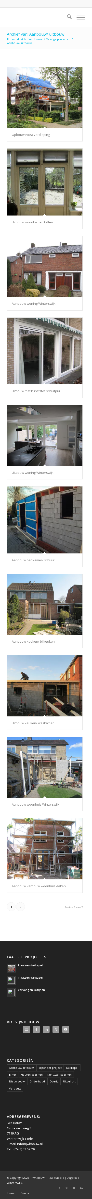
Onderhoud (37, 1081)
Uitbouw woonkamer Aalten (32, 222)
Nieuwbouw (17, 1081)
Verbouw (15, 1088)
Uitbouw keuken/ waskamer (33, 723)
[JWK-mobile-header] (38, 17)
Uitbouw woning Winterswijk (32, 472)
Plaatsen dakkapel (30, 965)
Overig (54, 1081)
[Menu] (78, 17)
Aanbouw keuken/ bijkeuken (33, 641)
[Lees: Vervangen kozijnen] (11, 992)
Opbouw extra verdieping (31, 134)
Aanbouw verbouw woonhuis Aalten (39, 886)
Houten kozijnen (32, 1074)
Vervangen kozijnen (31, 990)
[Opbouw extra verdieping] (44, 97)
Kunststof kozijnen (59, 1074)
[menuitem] (67, 17)
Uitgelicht (69, 1081)
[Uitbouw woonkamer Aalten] (44, 182)
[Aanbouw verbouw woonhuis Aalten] (44, 848)
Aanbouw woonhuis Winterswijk (35, 804)
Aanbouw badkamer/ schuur (33, 560)
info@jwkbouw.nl (30, 1144)
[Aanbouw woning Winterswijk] (44, 266)
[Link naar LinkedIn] (81, 1188)
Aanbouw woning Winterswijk (33, 303)
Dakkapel (72, 1067)
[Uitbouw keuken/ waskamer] (44, 685)
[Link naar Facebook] (59, 1188)
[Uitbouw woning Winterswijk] (44, 435)
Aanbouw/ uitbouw (21, 1067)
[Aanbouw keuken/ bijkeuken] (44, 604)
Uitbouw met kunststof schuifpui (36, 391)
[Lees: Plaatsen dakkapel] (11, 968)
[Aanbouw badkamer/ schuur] (44, 519)
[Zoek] (67, 17)
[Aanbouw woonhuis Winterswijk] (44, 767)
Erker (12, 1074)
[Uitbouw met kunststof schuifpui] (44, 351)
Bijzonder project (50, 1067)
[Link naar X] (66, 1188)
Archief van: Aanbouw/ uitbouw (35, 34)
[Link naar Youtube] (74, 1188)
